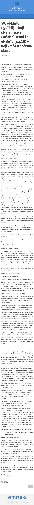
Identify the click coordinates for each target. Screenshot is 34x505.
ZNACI (17, 8)
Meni (3, 16)
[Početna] (17, 3)
